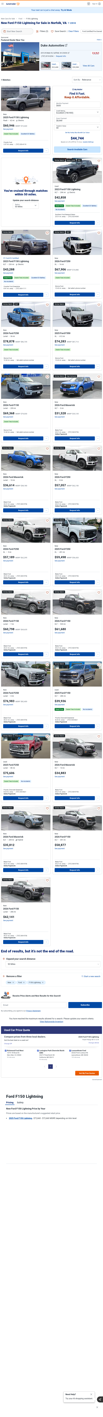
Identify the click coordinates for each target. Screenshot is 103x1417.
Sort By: (77, 80)
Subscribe (85, 1005)
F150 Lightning (32, 19)
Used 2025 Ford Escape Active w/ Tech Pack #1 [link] (55, 64)
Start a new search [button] (92, 976)
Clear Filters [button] (73, 31)
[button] (88, 4)
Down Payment (61, 118)
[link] (60, 209)
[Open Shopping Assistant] (100, 1399)
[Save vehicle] (47, 89)
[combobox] (17, 31)
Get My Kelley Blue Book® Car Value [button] (77, 132)
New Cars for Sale (8, 19)
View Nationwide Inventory (51, 1021)
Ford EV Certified (12, 258)
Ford (20, 19)
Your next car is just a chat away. (51, 10)
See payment (8, 129)
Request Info (23, 151)
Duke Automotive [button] (52, 45)
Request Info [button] (61, 56)
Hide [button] (98, 40)
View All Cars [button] (88, 66)
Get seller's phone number (77, 288)
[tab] (9, 1102)
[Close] (91, 1394)
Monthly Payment (62, 103)
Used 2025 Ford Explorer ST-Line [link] (75, 64)
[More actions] (46, 151)
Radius (17, 204)
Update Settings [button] (88, 142)
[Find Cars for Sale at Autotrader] (13, 4)
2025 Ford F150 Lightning (21, 1118)
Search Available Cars (77, 149)
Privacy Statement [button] (33, 1011)
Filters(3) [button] (44, 31)
